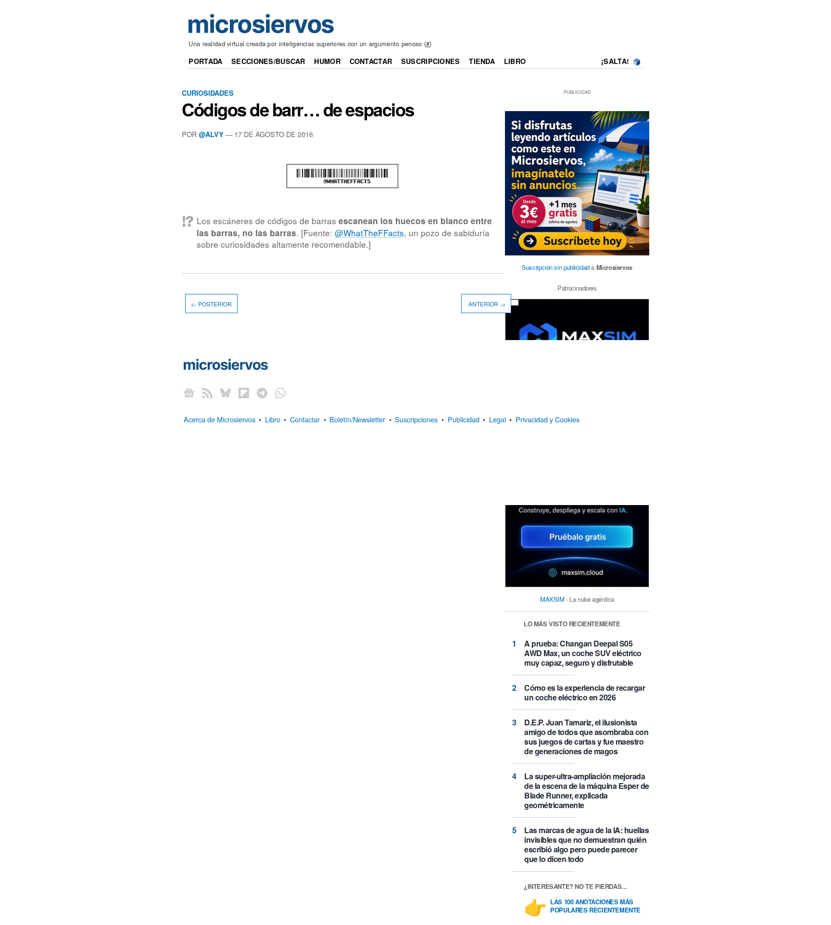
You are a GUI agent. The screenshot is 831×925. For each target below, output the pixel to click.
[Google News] (189, 393)
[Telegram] (262, 393)
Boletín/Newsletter (357, 419)
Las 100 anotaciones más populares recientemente (595, 906)
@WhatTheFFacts (369, 233)
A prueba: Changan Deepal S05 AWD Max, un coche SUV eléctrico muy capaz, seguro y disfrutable (583, 653)
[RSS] (207, 393)
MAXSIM (552, 599)
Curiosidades (208, 93)
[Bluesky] (225, 393)
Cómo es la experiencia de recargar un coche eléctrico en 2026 (584, 692)
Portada (205, 61)
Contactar (371, 61)
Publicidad (463, 419)
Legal (497, 419)
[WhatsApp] (280, 393)
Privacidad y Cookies (547, 419)
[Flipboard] (244, 393)
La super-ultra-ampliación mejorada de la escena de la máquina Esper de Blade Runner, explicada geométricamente (586, 791)
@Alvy (211, 134)
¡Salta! (615, 61)
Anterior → (486, 303)
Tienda (482, 61)
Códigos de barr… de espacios (298, 109)
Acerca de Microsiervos (219, 419)
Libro (515, 61)
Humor (327, 61)
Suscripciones (430, 61)
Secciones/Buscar (268, 61)
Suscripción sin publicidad (556, 267)
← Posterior (211, 303)
